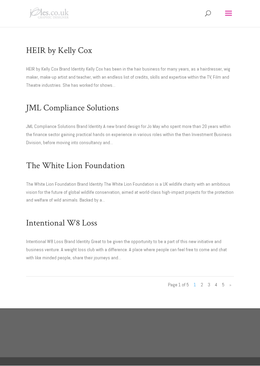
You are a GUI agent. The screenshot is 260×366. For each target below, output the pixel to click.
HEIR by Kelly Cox (59, 50)
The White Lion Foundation (75, 165)
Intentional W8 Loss (61, 223)
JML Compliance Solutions (72, 107)
